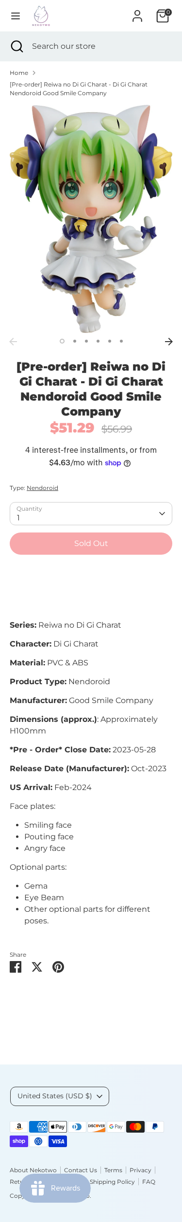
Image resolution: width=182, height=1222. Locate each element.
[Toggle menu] (15, 16)
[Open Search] (16, 46)
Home (19, 72)
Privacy (140, 1170)
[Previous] (13, 341)
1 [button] (62, 341)
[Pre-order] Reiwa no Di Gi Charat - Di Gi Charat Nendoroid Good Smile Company (79, 89)
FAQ (148, 1181)
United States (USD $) (54, 1096)
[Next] (169, 341)
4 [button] (98, 341)
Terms (113, 1170)
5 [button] (109, 341)
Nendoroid (42, 487)
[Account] (137, 11)
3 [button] (86, 341)
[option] (91, 218)
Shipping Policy (112, 1181)
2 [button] (74, 341)
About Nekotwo (33, 1170)
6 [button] (121, 341)
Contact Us (80, 1170)
